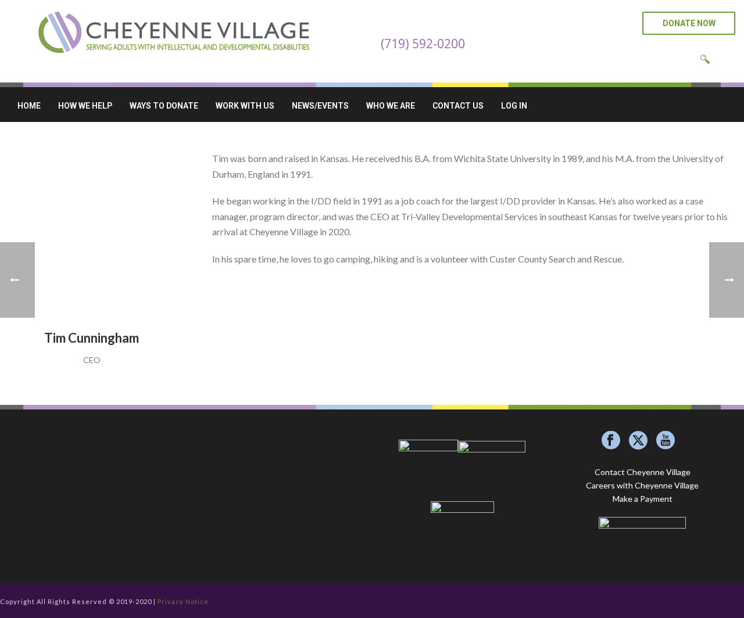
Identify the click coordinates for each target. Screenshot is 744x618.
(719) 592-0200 (423, 43)
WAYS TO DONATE (164, 105)
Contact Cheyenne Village (643, 472)
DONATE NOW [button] (689, 23)
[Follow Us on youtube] (665, 441)
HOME (29, 105)
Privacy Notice (183, 601)
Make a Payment (643, 499)
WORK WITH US (245, 105)
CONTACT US (458, 105)
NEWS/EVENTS (320, 105)
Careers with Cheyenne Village (642, 485)
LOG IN (514, 105)
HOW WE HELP (85, 105)
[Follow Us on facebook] (611, 441)
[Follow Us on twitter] (638, 441)
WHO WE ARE (390, 105)
